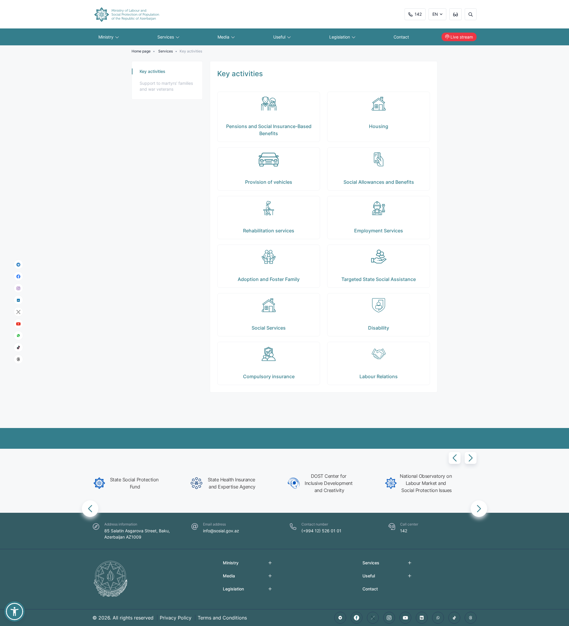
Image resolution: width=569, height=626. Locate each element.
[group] (138, 483)
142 (418, 14)
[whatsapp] (18, 335)
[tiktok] (18, 347)
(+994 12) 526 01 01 (321, 530)
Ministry (106, 36)
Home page (141, 51)
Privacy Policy (175, 618)
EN (435, 14)
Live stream (461, 36)
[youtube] (18, 324)
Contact (401, 36)
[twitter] (373, 618)
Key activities (152, 71)
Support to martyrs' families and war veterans (166, 86)
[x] (18, 312)
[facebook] (18, 276)
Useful (280, 36)
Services (166, 36)
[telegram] (18, 264)
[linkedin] (18, 300)
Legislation (340, 36)
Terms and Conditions (222, 618)
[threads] (18, 359)
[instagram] (18, 288)
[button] (455, 458)
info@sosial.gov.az (221, 530)
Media (224, 36)
